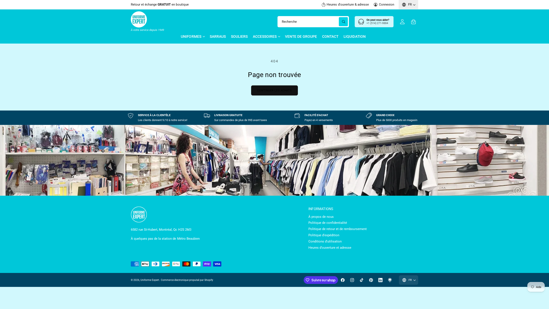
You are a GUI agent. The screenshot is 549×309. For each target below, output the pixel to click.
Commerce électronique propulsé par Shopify (187, 280)
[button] (413, 21)
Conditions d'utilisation (325, 241)
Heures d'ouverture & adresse (348, 4)
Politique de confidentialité (327, 223)
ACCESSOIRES (265, 36)
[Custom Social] (390, 280)
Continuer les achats (274, 90)
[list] (274, 118)
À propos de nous (321, 217)
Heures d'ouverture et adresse (329, 248)
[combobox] (313, 21)
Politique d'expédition (323, 235)
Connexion (386, 4)
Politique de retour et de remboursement (337, 229)
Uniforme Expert (149, 280)
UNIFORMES (191, 36)
